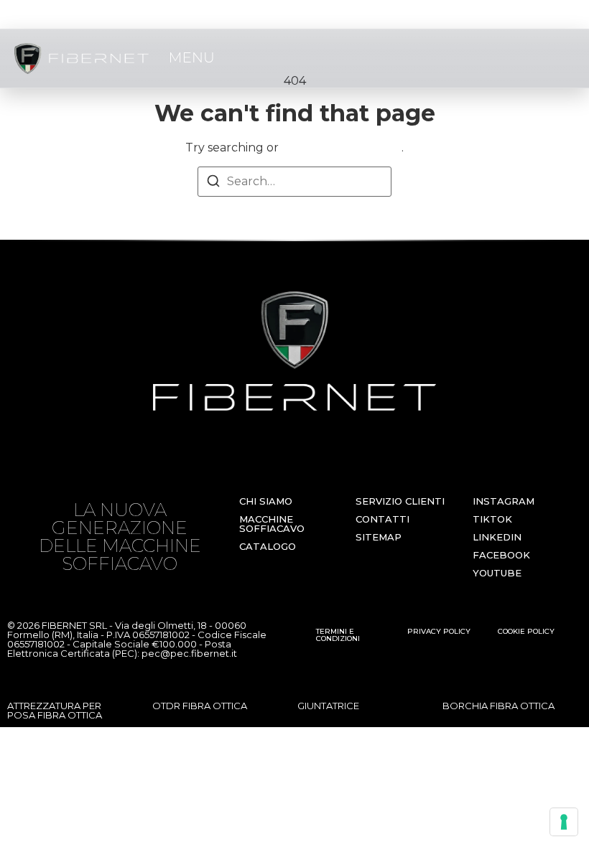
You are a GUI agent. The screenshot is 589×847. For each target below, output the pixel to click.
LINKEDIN (497, 537)
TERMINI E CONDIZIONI (338, 635)
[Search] (213, 183)
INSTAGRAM (503, 501)
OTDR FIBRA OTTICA (199, 705)
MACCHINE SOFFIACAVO (272, 523)
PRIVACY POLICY (438, 631)
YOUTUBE (497, 573)
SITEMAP (379, 537)
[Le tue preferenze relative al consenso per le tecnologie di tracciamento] (564, 822)
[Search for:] (294, 182)
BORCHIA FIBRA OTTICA (498, 705)
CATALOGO (267, 546)
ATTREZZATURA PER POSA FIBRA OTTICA (54, 710)
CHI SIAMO (265, 501)
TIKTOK (492, 519)
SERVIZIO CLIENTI (400, 501)
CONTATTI (382, 519)
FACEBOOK (501, 555)
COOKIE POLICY (526, 631)
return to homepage (342, 147)
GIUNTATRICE (328, 705)
